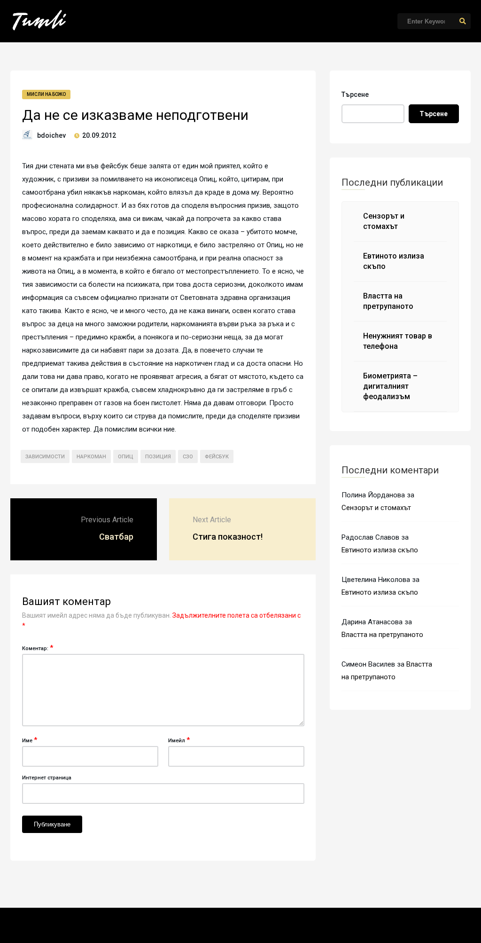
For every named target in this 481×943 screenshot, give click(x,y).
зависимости (45, 457)
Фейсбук (217, 457)
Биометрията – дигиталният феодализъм (390, 386)
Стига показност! (228, 537)
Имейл (179, 740)
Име (29, 740)
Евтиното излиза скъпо (379, 550)
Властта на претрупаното (382, 634)
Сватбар (116, 537)
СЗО (188, 457)
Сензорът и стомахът (376, 507)
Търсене (355, 94)
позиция (158, 457)
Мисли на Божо (46, 94)
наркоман (91, 457)
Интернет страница (46, 778)
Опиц (125, 457)
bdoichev (51, 135)
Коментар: (37, 648)
